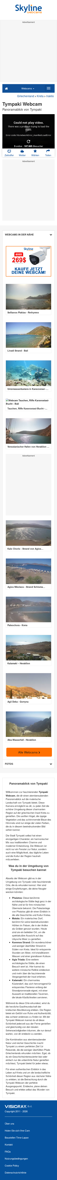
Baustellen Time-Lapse (16, 1137)
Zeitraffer (9, 155)
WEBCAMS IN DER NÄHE (19, 234)
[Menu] (48, 88)
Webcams (27, 88)
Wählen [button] (35, 155)
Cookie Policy (12, 1165)
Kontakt (9, 1144)
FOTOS (9, 764)
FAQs (8, 1151)
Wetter (22, 155)
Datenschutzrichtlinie (15, 1172)
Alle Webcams (28, 752)
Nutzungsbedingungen (16, 1158)
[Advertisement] (28, 53)
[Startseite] (6, 88)
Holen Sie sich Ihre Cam (17, 1130)
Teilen (48, 155)
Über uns (9, 1123)
